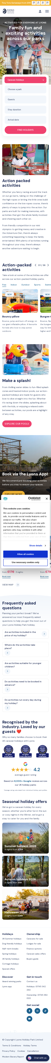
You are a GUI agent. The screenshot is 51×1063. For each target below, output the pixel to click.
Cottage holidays (10, 964)
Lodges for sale (34, 943)
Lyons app (7, 986)
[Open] (47, 11)
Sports (37, 284)
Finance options (34, 948)
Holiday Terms (30, 1045)
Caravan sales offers (36, 953)
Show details (35, 545)
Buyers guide (32, 959)
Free (4, 284)
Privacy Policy (8, 1051)
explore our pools (17, 423)
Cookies (21, 1051)
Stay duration (14, 109)
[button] (26, 633)
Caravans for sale (35, 938)
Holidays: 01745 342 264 (36, 988)
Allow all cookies (25, 554)
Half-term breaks (10, 948)
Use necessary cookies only (25, 562)
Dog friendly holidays (12, 943)
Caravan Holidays (16, 80)
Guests (11, 99)
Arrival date (13, 120)
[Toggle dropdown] (40, 11)
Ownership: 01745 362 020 (37, 997)
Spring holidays (9, 953)
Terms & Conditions (11, 1045)
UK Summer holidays (11, 938)
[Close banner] (47, 499)
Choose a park (15, 89)
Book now (6, 576)
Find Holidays (25, 129)
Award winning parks (11, 981)
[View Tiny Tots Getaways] (25, 3)
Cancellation (33, 1051)
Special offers (8, 969)
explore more (13, 494)
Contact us (32, 981)
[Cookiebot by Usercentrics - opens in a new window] (30, 498)
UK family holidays (10, 959)
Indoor (14, 284)
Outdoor (25, 284)
